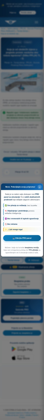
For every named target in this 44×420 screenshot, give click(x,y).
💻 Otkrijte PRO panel (22, 238)
